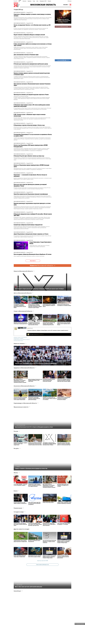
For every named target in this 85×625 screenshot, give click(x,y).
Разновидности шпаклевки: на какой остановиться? (20, 337)
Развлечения (18, 508)
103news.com (16, 531)
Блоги (15, 491)
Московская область (19, 12)
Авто (37, 1)
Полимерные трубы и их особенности (18, 338)
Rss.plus (49, 1)
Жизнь (16, 472)
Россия (16, 431)
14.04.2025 (65, 4)
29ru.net (15, 546)
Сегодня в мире (19, 512)
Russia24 (15, 1)
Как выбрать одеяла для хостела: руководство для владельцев (22, 339)
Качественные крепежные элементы (18, 340)
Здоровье (29, 1)
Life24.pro (15, 474)
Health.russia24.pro (17, 369)
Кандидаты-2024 (43, 1)
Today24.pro (16, 513)
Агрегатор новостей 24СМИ (42, 560)
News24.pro (16, 492)
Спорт (34, 1)
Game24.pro (17, 591)
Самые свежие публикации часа (42, 564)
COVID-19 (20, 1)
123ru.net (69, 1)
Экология (24, 1)
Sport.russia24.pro (17, 313)
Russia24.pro (16, 433)
